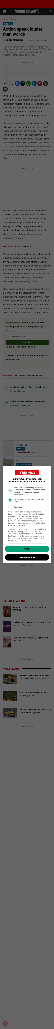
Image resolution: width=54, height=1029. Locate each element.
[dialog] (27, 514)
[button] (27, 507)
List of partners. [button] (19, 525)
